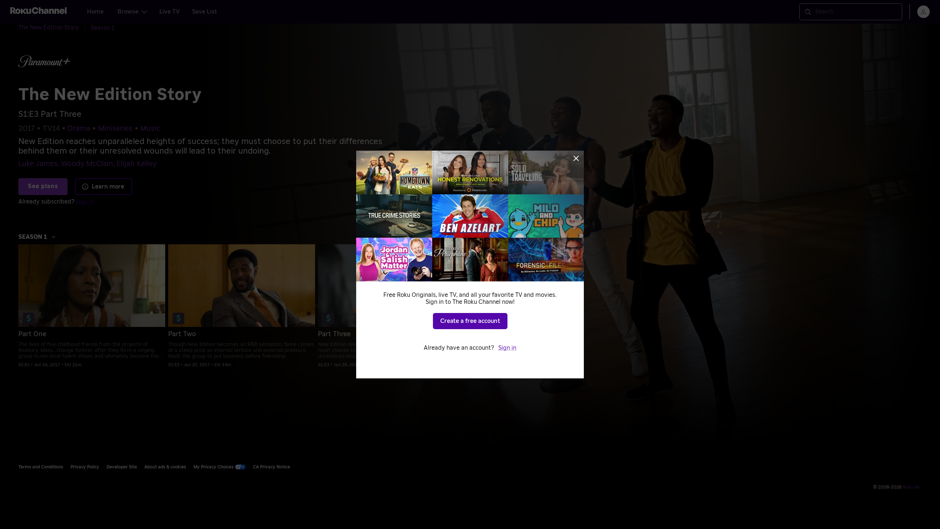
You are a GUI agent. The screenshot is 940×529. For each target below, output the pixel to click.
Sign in (507, 348)
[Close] (576, 158)
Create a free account (470, 321)
